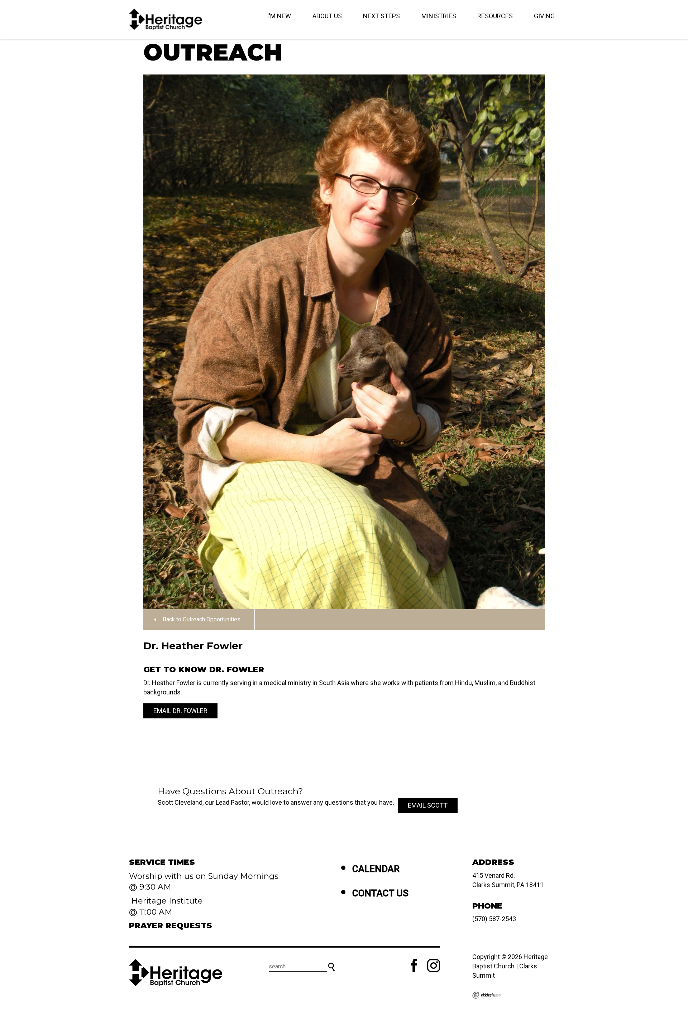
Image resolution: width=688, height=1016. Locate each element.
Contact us (380, 893)
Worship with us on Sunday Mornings (203, 876)
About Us (327, 16)
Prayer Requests (170, 925)
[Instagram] (433, 965)
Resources (495, 16)
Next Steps (381, 16)
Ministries (438, 16)
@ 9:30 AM (151, 887)
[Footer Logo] (175, 972)
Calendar (376, 868)
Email (428, 805)
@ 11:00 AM (152, 912)
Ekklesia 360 (486, 995)
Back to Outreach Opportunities (201, 619)
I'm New (279, 16)
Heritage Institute (166, 901)
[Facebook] (414, 965)
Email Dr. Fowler (180, 710)
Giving (544, 16)
